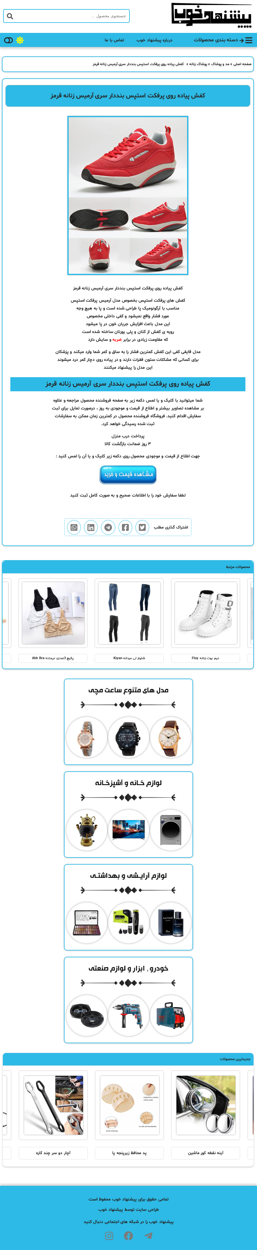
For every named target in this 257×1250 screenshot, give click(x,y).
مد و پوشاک (220, 64)
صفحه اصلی (242, 64)
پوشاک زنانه (198, 64)
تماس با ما (114, 40)
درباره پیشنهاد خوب (154, 40)
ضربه (117, 340)
